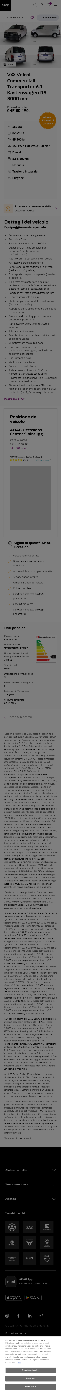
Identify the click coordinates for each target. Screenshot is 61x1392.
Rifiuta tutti (30, 1378)
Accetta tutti (30, 1386)
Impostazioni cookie (30, 1370)
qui (19, 1363)
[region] (30, 1364)
